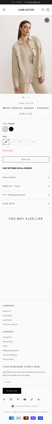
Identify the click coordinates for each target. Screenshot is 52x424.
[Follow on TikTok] (31, 399)
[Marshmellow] (18, 285)
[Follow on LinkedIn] (38, 399)
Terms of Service (10, 355)
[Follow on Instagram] (11, 399)
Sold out (26, 159)
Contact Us (7, 337)
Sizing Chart (8, 341)
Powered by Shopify (38, 412)
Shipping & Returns (11, 350)
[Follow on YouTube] (24, 399)
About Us (7, 311)
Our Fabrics (7, 315)
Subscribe (12, 391)
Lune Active (26, 103)
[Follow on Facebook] (4, 399)
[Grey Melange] (50, 285)
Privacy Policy (8, 359)
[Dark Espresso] (47, 285)
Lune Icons (7, 320)
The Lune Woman (10, 324)
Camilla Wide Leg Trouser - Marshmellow (17, 275)
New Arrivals (34, 2)
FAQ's (5, 346)
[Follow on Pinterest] (18, 399)
